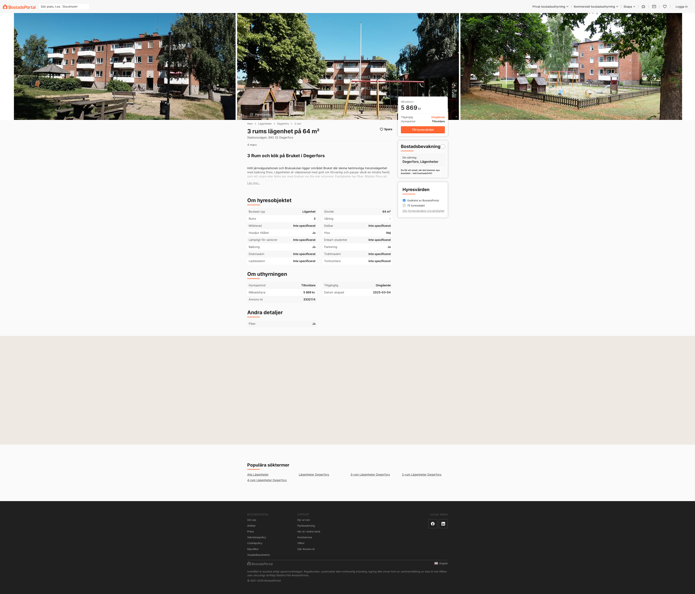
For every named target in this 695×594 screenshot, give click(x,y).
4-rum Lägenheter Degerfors (267, 480)
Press (250, 531)
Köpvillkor (253, 549)
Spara (388, 129)
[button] (253, 183)
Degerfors (283, 123)
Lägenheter (265, 123)
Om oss (251, 519)
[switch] (442, 146)
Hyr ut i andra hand (308, 531)
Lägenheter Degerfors (314, 474)
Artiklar (251, 525)
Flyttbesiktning (306, 525)
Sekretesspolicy (256, 537)
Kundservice (304, 537)
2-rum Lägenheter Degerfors (421, 474)
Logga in (682, 6)
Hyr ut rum (303, 519)
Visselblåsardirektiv (258, 554)
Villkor (300, 543)
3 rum (297, 123)
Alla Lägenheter (258, 474)
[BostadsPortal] (19, 7)
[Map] (347, 390)
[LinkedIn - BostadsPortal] (443, 523)
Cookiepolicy (254, 543)
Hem (250, 123)
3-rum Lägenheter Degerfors (370, 474)
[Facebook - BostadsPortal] (432, 523)
